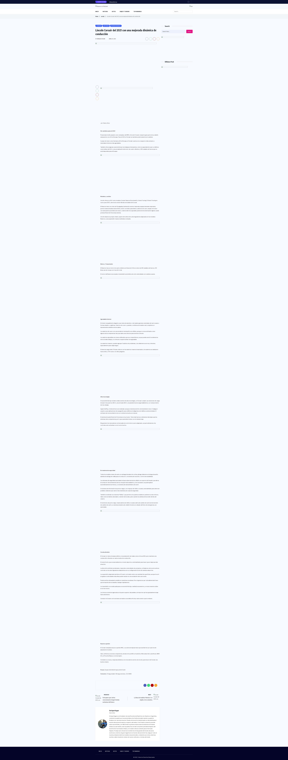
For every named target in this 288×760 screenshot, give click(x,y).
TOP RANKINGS (138, 11)
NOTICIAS (105, 11)
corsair (102, 16)
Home (96, 16)
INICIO (97, 11)
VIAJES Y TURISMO (124, 11)
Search (189, 31)
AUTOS (114, 11)
